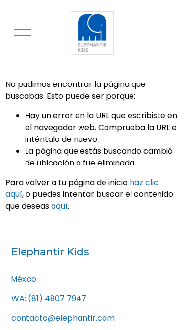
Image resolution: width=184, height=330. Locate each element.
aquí (59, 206)
